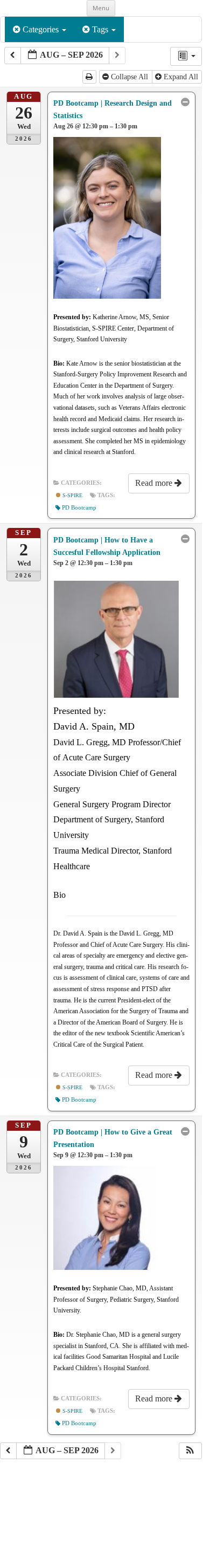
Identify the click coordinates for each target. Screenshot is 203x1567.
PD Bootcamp (79, 508)
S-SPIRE (71, 495)
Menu (101, 8)
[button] (190, 1451)
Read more (154, 482)
